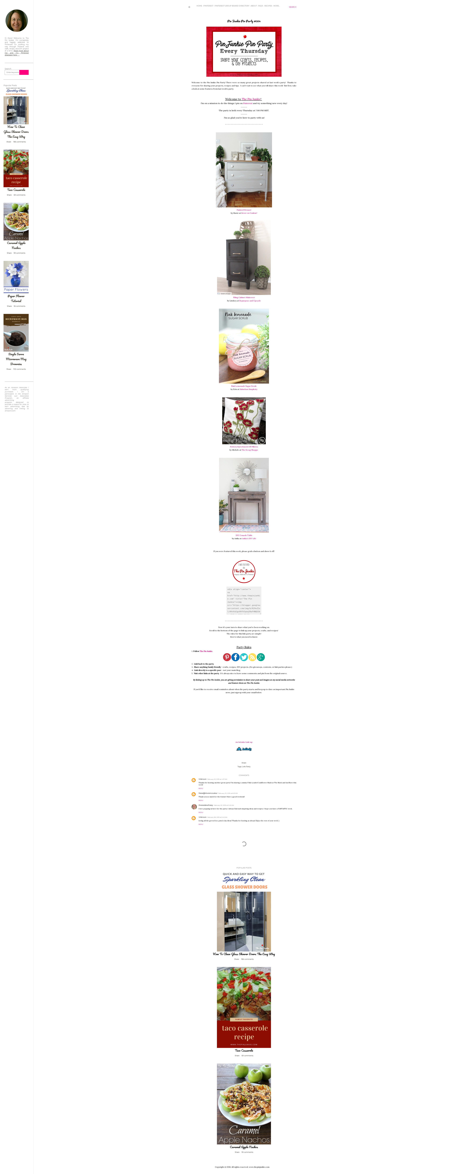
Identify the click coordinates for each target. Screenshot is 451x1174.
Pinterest (208, 6)
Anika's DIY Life (249, 538)
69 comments (247, 1056)
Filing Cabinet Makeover (244, 297)
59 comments (247, 1152)
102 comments (19, 369)
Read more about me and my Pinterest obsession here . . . (17, 53)
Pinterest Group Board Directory (232, 6)
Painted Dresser (244, 210)
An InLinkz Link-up (243, 742)
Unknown (202, 779)
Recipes (268, 6)
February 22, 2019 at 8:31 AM (228, 793)
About (254, 6)
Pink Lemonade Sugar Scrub (244, 386)
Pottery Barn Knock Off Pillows (244, 447)
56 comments (19, 306)
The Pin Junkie (251, 99)
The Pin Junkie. (206, 651)
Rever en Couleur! (249, 213)
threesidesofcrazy (206, 805)
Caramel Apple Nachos (244, 1146)
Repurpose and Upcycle (250, 300)
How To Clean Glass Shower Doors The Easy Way (244, 953)
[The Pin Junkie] (16, 32)
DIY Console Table (244, 535)
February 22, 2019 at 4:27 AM (217, 779)
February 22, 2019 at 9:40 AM (224, 805)
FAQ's (260, 6)
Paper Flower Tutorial (16, 298)
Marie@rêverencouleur (208, 793)
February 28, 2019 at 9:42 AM (217, 817)
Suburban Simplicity (248, 389)
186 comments (247, 959)
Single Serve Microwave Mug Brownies (16, 359)
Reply (201, 788)
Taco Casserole (244, 1050)
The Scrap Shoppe (250, 450)
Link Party (246, 767)
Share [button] (244, 763)
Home (199, 6)
